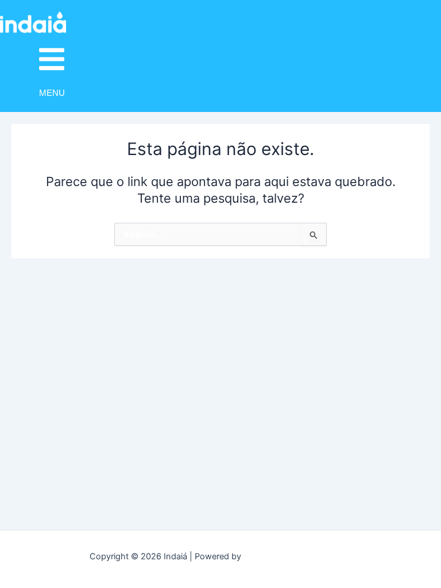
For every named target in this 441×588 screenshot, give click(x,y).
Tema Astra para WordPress (297, 556)
